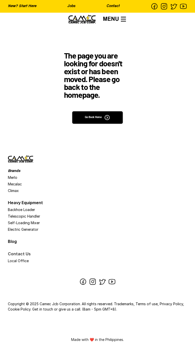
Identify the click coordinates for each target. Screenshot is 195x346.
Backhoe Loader (21, 209)
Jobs (71, 6)
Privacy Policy (171, 304)
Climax (13, 190)
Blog (12, 241)
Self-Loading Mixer (24, 223)
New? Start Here (22, 6)
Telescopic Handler (24, 216)
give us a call (69, 309)
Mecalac (15, 184)
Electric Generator (23, 229)
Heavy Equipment (25, 202)
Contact (113, 6)
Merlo (12, 177)
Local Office (18, 261)
